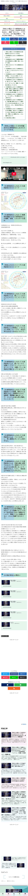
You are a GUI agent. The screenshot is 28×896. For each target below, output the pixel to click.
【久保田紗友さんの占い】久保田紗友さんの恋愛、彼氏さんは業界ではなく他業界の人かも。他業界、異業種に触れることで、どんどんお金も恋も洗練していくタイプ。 (14, 89)
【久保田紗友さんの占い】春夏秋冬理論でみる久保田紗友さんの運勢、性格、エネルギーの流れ (14, 61)
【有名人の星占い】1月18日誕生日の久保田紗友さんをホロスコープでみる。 (14, 52)
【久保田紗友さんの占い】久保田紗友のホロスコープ (14, 56)
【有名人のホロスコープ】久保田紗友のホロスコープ (14, 65)
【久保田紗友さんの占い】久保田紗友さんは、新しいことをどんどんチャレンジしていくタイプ (14, 70)
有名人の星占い (5, 636)
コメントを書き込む (14, 877)
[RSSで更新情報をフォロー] (14, 688)
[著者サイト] (7, 684)
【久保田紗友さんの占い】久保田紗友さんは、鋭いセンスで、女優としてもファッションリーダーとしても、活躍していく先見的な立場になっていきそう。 (14, 82)
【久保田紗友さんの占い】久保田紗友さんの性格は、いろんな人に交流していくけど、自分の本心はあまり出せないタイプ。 (14, 76)
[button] (25, 422)
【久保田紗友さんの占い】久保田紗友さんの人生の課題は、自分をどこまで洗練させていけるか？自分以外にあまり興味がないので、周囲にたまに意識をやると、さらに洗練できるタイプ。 (14, 112)
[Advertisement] (14, 655)
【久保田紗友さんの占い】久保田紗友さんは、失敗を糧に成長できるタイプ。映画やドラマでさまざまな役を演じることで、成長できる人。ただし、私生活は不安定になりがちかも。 (14, 103)
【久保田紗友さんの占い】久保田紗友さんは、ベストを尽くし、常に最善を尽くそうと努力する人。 (14, 96)
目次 (12, 48)
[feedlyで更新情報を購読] (20, 684)
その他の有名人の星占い (10, 117)
